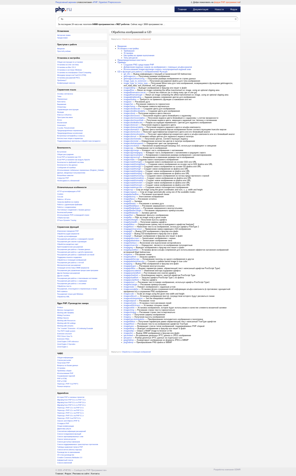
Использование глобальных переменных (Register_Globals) (80, 170)
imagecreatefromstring (134, 176)
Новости (219, 9)
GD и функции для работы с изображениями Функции (142, 71)
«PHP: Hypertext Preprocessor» (106, 2)
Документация (200, 9)
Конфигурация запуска (66, 83)
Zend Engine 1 (62, 347)
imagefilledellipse (131, 206)
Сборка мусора (63, 218)
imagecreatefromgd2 (133, 162)
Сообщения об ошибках (66, 167)
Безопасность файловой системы (70, 162)
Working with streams (65, 326)
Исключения (62, 123)
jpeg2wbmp (129, 340)
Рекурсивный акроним (66, 2)
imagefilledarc (130, 203)
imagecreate (129, 159)
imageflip (128, 217)
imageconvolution (131, 146)
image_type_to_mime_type (136, 83)
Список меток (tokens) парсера (69, 450)
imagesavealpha (131, 289)
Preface (60, 307)
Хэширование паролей (66, 376)
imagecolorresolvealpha (134, 134)
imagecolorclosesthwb (133, 120)
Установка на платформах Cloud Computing (74, 72)
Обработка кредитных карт (67, 244)
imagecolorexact (131, 125)
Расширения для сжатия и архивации (71, 241)
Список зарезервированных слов (70, 436)
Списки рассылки (64, 360)
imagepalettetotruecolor (134, 261)
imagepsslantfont (131, 280)
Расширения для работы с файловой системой (75, 255)
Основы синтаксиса (65, 94)
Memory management (65, 310)
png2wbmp (128, 342)
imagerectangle (130, 284)
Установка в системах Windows (69, 70)
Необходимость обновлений (68, 181)
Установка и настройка (128, 48)
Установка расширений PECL (68, 78)
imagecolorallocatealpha (134, 111)
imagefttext (129, 227)
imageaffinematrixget (133, 95)
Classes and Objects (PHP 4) (68, 421)
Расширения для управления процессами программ (77, 270)
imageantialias (130, 99)
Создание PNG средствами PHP (139, 65)
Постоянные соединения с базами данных (73, 210)
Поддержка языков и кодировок (69, 257)
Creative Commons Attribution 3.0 (69, 457)
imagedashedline (131, 194)
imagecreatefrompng (133, 173)
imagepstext (129, 282)
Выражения (61, 104)
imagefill (127, 201)
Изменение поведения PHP (68, 231)
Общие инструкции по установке (70, 62)
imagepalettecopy (131, 259)
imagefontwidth (130, 222)
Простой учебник (64, 51)
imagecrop (128, 189)
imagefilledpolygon (132, 208)
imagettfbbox (129, 321)
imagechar (128, 104)
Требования (129, 51)
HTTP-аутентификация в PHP (68, 191)
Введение (61, 49)
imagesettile (129, 307)
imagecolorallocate (132, 109)
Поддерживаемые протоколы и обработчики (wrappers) (79, 141)
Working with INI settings (66, 323)
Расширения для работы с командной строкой (75, 239)
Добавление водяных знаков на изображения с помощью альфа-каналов (158, 67)
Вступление (61, 152)
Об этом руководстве (65, 455)
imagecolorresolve (132, 132)
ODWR (237, 469)
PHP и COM (61, 381)
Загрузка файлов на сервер (68, 202)
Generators (61, 125)
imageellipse (129, 199)
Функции (60, 112)
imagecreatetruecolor (133, 187)
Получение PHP (63, 363)
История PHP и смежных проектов (70, 397)
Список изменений (64, 463)
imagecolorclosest (132, 115)
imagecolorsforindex (133, 139)
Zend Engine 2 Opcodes (66, 344)
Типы (59, 96)
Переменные (62, 99)
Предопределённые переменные (70, 130)
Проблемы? (61, 80)
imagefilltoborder (131, 213)
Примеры (121, 62)
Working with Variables (65, 313)
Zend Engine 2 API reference (68, 341)
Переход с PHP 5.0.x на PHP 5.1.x (70, 415)
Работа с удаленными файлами (69, 204)
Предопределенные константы (131, 60)
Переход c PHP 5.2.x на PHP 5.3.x (70, 410)
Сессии (60, 197)
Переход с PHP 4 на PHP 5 (67, 384)
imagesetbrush (130, 296)
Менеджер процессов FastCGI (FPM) (71, 75)
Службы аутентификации (67, 236)
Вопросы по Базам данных (67, 365)
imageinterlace (130, 243)
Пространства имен (65, 117)
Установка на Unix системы (68, 65)
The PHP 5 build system (66, 331)
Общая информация (65, 357)
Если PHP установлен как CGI (69, 157)
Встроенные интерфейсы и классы (71, 136)
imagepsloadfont (131, 277)
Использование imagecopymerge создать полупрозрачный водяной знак (157, 69)
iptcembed (128, 335)
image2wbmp (129, 88)
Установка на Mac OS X (66, 67)
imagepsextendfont (132, 273)
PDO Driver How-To (64, 336)
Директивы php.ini (64, 429)
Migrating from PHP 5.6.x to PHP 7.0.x (71, 400)
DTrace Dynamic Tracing (66, 220)
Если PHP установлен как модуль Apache (73, 160)
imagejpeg (128, 247)
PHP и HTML (62, 378)
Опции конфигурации (65, 426)
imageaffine (129, 90)
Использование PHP (65, 373)
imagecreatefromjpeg (133, 171)
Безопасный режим (64, 212)
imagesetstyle (130, 303)
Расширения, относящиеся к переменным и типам (77, 289)
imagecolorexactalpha (133, 127)
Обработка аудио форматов (68, 234)
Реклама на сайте (81, 473)
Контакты (95, 473)
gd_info (127, 74)
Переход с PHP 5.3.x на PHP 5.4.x (70, 408)
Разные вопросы (63, 386)
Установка (61, 368)
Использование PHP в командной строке (73, 215)
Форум (233, 9)
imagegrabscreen (131, 238)
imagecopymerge (131, 150)
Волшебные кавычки (65, 175)
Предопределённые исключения (69, 133)
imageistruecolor (131, 245)
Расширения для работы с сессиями (71, 283)
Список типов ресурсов (66, 439)
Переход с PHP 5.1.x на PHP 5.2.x (70, 413)
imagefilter (128, 215)
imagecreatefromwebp (133, 180)
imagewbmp (129, 328)
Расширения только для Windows (70, 294)
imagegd (127, 233)
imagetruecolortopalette (134, 319)
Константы (61, 102)
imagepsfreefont (131, 275)
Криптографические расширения (70, 247)
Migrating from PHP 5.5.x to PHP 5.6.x (71, 402)
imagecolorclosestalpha (134, 118)
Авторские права (63, 35)
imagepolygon (130, 266)
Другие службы (63, 276)
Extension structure (64, 334)
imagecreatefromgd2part (134, 164)
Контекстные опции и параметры (70, 138)
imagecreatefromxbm (133, 183)
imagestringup (130, 312)
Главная (182, 9)
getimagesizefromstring (134, 78)
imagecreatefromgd (132, 166)
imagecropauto (130, 192)
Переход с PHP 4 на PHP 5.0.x (69, 418)
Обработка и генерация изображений (71, 260)
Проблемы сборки (64, 371)
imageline (128, 254)
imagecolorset (130, 136)
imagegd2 (128, 231)
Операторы (61, 107)
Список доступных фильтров (68, 442)
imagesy (127, 317)
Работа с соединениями (66, 207)
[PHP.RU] (64, 9)
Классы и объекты (64, 115)
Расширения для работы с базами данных (73, 249)
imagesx (127, 314)
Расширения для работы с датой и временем (75, 252)
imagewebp (129, 331)
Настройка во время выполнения (139, 55)
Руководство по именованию (68, 452)
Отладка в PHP (63, 423)
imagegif (127, 236)
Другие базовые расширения (68, 273)
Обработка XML (63, 297)
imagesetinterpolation (133, 298)
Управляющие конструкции (67, 109)
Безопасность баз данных (67, 165)
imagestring (129, 310)
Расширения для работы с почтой (70, 262)
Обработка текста (64, 286)
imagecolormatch (131, 129)
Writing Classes (63, 318)
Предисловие (62, 38)
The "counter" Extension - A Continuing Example (75, 328)
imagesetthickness (132, 305)
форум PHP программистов (227, 2)
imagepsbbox (130, 268)
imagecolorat (129, 113)
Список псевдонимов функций (69, 434)
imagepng (128, 264)
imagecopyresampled (133, 155)
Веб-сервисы (62, 291)
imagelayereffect (131, 250)
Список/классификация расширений (71, 431)
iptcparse (128, 338)
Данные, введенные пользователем (71, 173)
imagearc (128, 102)
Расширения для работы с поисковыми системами (77, 278)
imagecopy (128, 148)
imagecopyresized (132, 157)
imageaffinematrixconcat (135, 92)
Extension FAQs (63, 339)
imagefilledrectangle (132, 210)
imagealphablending (132, 97)
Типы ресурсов (131, 58)
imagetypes (129, 326)
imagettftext (129, 324)
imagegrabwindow (131, 240)
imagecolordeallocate (133, 122)
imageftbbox (129, 224)
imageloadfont (130, 257)
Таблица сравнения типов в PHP (70, 447)
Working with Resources (66, 320)
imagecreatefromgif (132, 169)
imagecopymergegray (133, 152)
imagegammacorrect (133, 229)
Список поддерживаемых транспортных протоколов (77, 444)
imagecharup (129, 106)
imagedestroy (130, 196)
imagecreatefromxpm (133, 185)
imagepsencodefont (132, 270)
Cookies (60, 194)
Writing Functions (63, 315)
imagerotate (129, 287)
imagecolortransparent (133, 143)
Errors (59, 120)
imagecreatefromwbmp (134, 178)
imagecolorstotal (131, 141)
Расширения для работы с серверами (72, 281)
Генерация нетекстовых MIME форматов (73, 268)
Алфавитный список (65, 460)
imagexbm (128, 333)
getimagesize (130, 76)
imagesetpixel (130, 301)
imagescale (129, 294)
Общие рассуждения (65, 154)
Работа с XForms (64, 199)
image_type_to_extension (135, 81)
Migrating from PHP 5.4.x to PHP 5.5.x (71, 405)
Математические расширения (69, 265)
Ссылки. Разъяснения (65, 128)
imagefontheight (131, 220)
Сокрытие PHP (63, 178)
